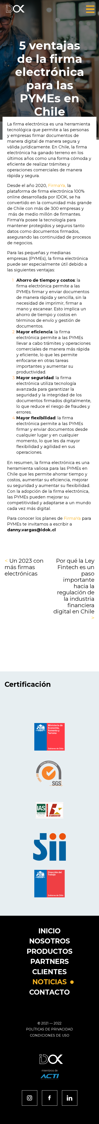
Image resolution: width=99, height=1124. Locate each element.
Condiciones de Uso (49, 1035)
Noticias (49, 982)
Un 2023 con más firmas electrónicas (24, 567)
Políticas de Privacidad (49, 1029)
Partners (49, 961)
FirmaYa (72, 518)
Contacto (49, 992)
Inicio (49, 931)
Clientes (49, 972)
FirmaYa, (57, 185)
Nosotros (49, 941)
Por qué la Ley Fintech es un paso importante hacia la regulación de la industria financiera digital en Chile (73, 589)
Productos (50, 951)
